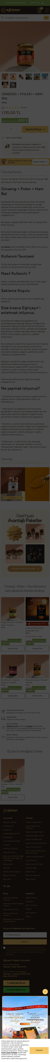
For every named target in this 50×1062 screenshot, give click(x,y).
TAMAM (39, 1050)
